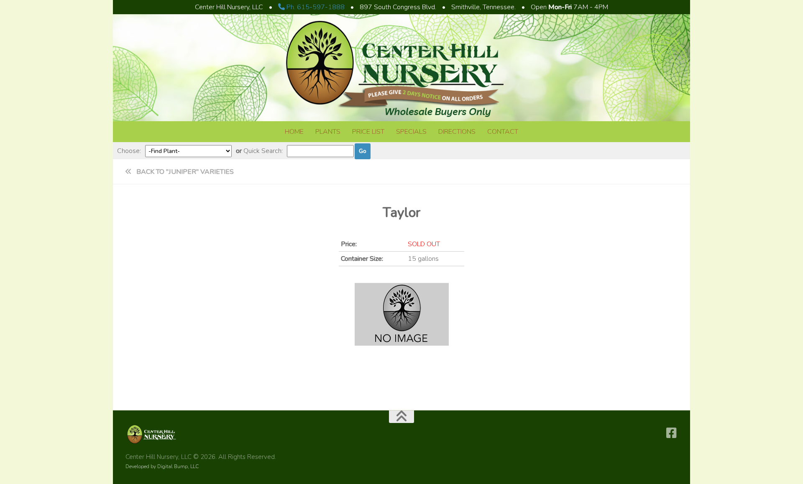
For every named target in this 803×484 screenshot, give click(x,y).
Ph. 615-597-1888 (315, 7)
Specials (411, 131)
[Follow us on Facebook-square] (672, 433)
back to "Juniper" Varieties (184, 171)
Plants (327, 131)
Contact (502, 131)
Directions (457, 131)
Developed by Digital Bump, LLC (162, 466)
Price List (368, 131)
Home (294, 131)
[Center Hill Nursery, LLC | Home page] (401, 116)
